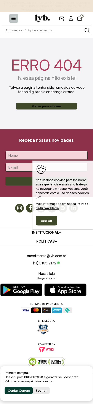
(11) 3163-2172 (44, 263)
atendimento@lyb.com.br (46, 256)
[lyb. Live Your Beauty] (40, 18)
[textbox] (46, 30)
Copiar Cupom (19, 390)
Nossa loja (46, 273)
